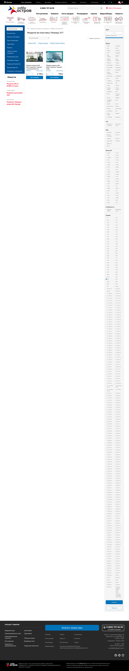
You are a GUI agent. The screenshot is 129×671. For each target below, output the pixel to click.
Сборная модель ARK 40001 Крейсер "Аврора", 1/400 (54, 67)
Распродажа (82, 13)
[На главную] (19, 10)
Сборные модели (29, 638)
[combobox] (15, 29)
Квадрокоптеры (10, 630)
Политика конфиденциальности (81, 647)
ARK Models (39, 70)
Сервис (74, 2)
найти (101, 8)
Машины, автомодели (21, 22)
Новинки (54, 13)
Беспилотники (10, 22)
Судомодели (42, 22)
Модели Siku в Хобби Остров (13, 85)
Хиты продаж (68, 13)
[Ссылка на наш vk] (119, 655)
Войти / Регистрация (115, 8)
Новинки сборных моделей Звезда (14, 103)
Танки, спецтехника (32, 22)
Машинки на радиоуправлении (10, 644)
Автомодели (28, 630)
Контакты (83, 2)
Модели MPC (32, 43)
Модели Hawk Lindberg (57, 43)
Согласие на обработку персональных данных (67, 647)
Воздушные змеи (29, 641)
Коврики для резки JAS (15, 94)
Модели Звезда (43, 43)
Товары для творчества (97, 22)
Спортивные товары (86, 22)
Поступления (42, 13)
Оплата (38, 2)
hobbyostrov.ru (83, 663)
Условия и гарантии (61, 2)
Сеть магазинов (26, 2)
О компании (94, 2)
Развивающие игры (75, 22)
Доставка (48, 2)
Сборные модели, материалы (64, 23)
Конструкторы (9, 641)
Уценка (94, 13)
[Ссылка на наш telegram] (116, 655)
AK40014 (28, 70)
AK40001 (48, 70)
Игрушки (53, 22)
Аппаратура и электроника (119, 22)
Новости (119, 13)
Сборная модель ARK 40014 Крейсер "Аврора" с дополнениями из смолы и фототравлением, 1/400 (34, 68)
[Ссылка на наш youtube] (123, 655)
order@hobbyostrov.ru (116, 648)
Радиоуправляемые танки (13, 633)
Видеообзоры (106, 13)
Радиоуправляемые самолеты (11, 637)
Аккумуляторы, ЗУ (107, 22)
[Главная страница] (28, 28)
